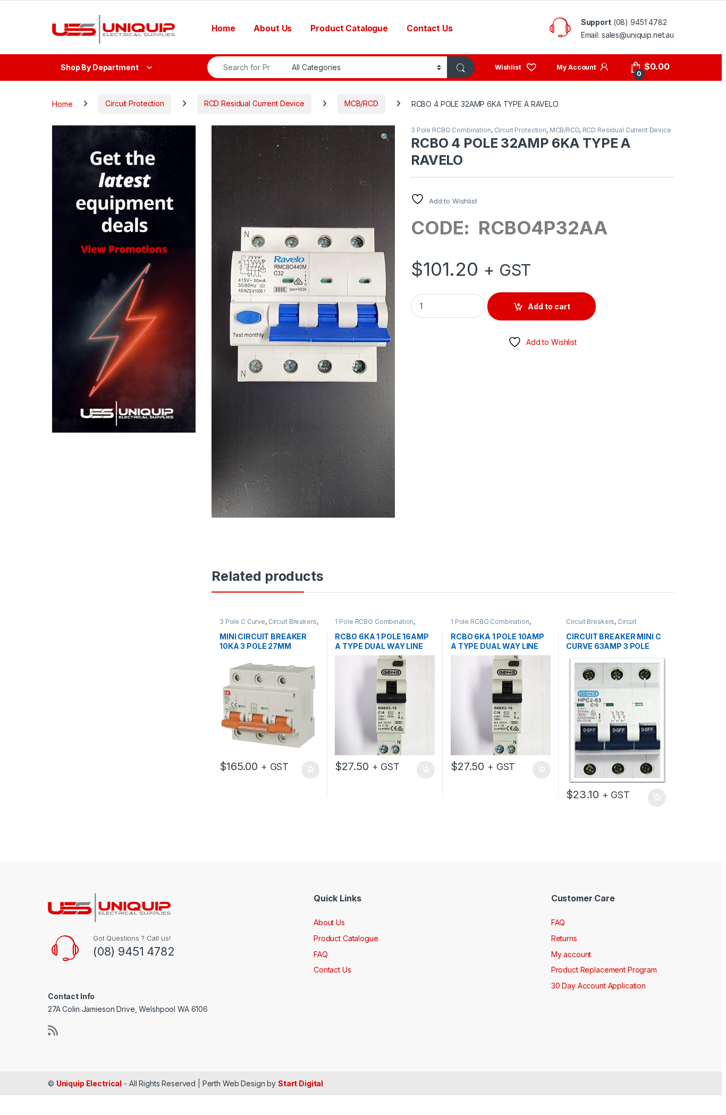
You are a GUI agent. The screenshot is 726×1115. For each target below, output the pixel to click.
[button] (385, 137)
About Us (273, 28)
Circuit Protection (134, 103)
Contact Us (430, 28)
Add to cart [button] (310, 770)
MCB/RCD (361, 103)
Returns (564, 938)
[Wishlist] (516, 67)
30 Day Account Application (598, 985)
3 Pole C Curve (242, 622)
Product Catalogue (349, 28)
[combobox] (246, 67)
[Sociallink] (53, 1030)
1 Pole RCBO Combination (374, 622)
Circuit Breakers (292, 622)
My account (571, 954)
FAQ (321, 954)
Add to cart (549, 306)
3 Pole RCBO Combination (451, 130)
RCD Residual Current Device (254, 103)
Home (223, 28)
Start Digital (300, 1083)
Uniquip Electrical (89, 1083)
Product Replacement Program (604, 969)
